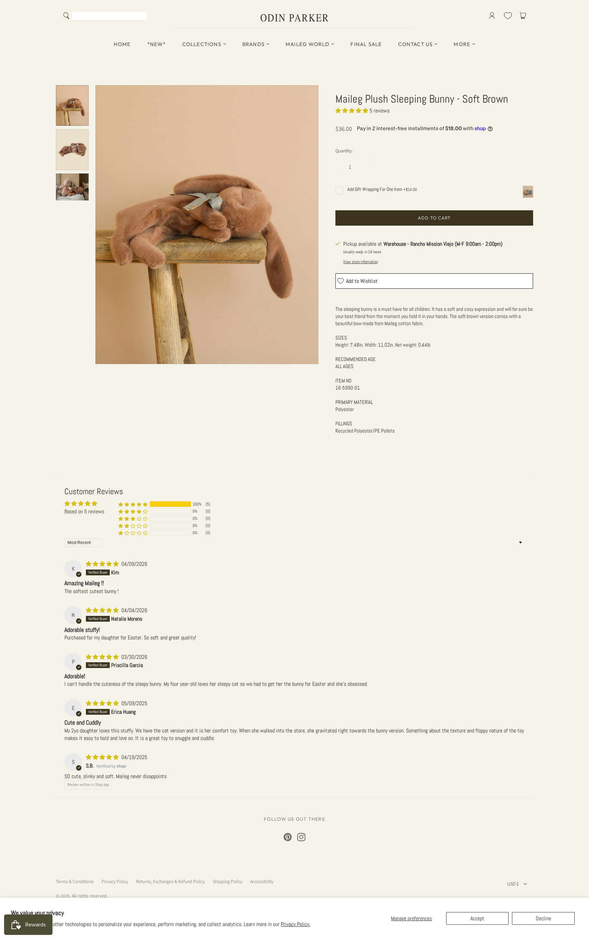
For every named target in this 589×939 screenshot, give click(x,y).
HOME (122, 44)
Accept (477, 918)
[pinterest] (288, 837)
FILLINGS (343, 423)
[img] (103, 563)
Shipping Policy (227, 881)
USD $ (513, 884)
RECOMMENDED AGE (355, 359)
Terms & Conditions (75, 881)
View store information (360, 261)
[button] (352, 110)
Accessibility (261, 881)
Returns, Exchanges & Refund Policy (170, 881)
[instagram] (301, 837)
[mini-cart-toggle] (524, 16)
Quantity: (343, 151)
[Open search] (66, 15)
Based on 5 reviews (84, 511)
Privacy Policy (115, 881)
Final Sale (366, 44)
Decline (543, 918)
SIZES (341, 337)
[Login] (492, 16)
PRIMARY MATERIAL (354, 402)
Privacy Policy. (295, 924)
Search (140, 16)
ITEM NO (343, 380)
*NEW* (156, 44)
